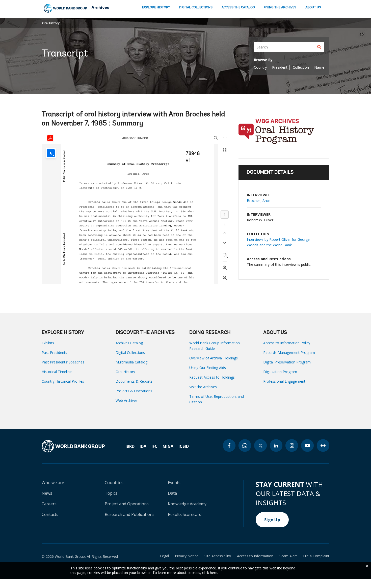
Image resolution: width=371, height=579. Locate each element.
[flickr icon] (323, 445)
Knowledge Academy (187, 504)
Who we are (53, 482)
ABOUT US (313, 7)
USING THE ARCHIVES (280, 7)
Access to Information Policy (286, 342)
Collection (301, 67)
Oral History (51, 23)
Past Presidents (54, 352)
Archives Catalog (129, 342)
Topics (111, 493)
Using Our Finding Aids (207, 367)
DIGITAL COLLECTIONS (196, 7)
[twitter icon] (260, 445)
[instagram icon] (291, 445)
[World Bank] (78, 446)
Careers (49, 504)
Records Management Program (289, 352)
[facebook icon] (229, 445)
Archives (100, 8)
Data (172, 493)
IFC (154, 446)
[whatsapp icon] (244, 445)
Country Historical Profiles (63, 381)
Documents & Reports (134, 381)
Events (174, 482)
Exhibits (48, 342)
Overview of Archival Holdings (213, 358)
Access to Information (255, 556)
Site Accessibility (217, 556)
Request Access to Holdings (212, 377)
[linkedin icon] (276, 445)
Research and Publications (129, 514)
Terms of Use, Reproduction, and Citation (216, 399)
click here (209, 572)
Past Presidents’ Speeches (63, 362)
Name (319, 67)
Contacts (50, 514)
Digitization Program (280, 371)
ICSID (183, 446)
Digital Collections (130, 352)
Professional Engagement (284, 381)
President (279, 67)
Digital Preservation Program (287, 362)
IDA (143, 446)
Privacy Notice (186, 556)
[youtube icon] (307, 445)
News (47, 493)
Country (260, 67)
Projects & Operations (134, 390)
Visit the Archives (203, 386)
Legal (164, 556)
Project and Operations (127, 504)
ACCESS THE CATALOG (238, 7)
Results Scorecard (184, 514)
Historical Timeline (57, 371)
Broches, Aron (258, 200)
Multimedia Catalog (131, 362)
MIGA (168, 446)
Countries (114, 482)
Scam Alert (288, 556)
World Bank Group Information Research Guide (214, 345)
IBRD (130, 446)
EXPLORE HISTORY (156, 7)
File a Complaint (316, 556)
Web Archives (127, 400)
